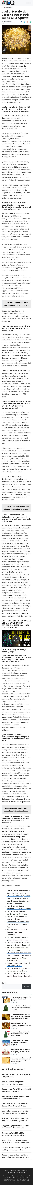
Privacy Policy (13, 1172)
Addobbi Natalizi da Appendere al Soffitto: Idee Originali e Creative (20, 1051)
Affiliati (22, 1172)
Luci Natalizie (9, 7)
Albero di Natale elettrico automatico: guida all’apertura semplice (21, 1007)
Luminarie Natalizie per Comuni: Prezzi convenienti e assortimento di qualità (20, 1016)
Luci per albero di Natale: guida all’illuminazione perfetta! (19, 1042)
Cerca (4, 983)
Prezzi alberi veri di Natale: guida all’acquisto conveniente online (20, 1033)
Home (3, 7)
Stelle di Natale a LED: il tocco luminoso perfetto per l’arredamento (21, 1025)
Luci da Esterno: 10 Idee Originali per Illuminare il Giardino (21, 999)
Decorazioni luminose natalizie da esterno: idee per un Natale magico (21, 1059)
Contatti (24, 1170)
